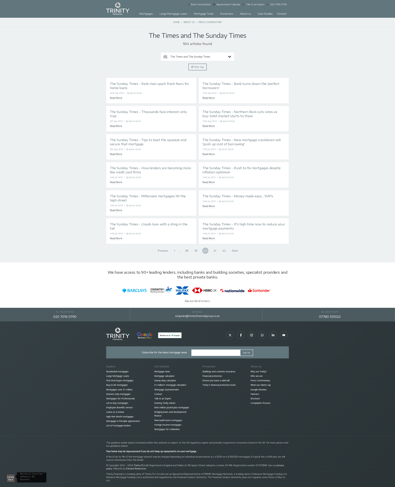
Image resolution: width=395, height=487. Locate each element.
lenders (205, 301)
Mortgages (146, 13)
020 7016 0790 (65, 316)
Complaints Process (260, 403)
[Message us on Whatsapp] (262, 335)
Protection (226, 13)
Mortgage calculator (164, 375)
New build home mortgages (168, 420)
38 (186, 250)
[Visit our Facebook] (241, 335)
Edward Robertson (136, 468)
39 (195, 250)
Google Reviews (259, 389)
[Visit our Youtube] (284, 335)
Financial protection (212, 375)
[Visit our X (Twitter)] (230, 335)
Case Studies (265, 13)
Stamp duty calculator (165, 380)
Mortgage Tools (203, 13)
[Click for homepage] (117, 8)
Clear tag (198, 67)
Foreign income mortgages (167, 424)
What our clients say (261, 385)
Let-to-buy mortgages (117, 403)
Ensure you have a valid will (216, 380)
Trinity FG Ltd (140, 465)
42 (224, 250)
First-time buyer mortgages (119, 380)
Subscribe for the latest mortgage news (164, 352)
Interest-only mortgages (118, 394)
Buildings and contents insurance (218, 371)
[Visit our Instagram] (251, 335)
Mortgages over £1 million (119, 389)
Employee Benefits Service (119, 407)
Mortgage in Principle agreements (123, 421)
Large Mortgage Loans (173, 13)
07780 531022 (330, 316)
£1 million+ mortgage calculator (170, 385)
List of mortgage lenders (118, 425)
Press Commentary (260, 380)
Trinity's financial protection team (219, 385)
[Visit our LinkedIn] (273, 335)
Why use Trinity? (259, 371)
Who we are (257, 375)
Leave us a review (115, 412)
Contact (282, 13)
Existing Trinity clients (164, 403)
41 (214, 250)
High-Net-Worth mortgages (120, 416)
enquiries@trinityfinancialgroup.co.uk (197, 315)
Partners (255, 394)
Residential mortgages (117, 371)
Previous (163, 250)
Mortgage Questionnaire (166, 389)
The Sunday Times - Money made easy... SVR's (237, 196)
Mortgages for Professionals (120, 398)
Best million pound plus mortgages (171, 407)
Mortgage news (162, 371)
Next (235, 250)
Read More (116, 98)
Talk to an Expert (162, 398)
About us (245, 13)
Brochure (255, 398)
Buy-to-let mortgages (117, 385)
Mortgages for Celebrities (167, 429)
